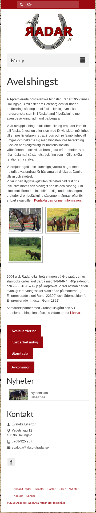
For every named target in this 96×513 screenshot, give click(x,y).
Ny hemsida (39, 393)
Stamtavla (19, 353)
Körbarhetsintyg (24, 342)
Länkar (75, 313)
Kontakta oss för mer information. (58, 200)
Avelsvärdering (24, 331)
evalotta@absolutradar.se (30, 447)
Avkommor (20, 367)
